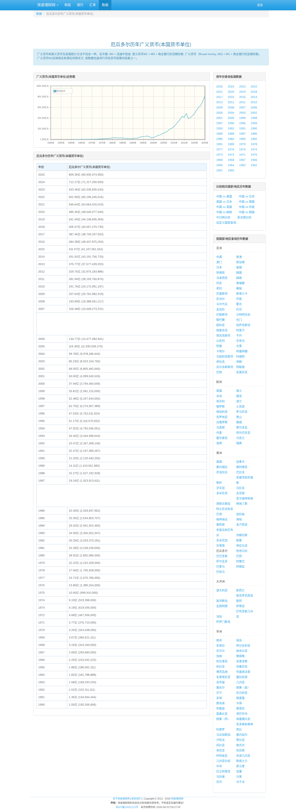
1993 (219, 128)
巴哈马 (220, 571)
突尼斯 (240, 750)
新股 (67, 5)
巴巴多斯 (222, 556)
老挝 (219, 288)
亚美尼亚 (241, 372)
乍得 (239, 703)
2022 (254, 86)
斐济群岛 (222, 600)
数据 (105, 5)
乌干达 (240, 781)
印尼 (219, 283)
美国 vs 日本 (224, 201)
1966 (254, 159)
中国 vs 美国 (224, 196)
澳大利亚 (222, 590)
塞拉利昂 (241, 677)
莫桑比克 (222, 713)
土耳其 (240, 406)
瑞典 (239, 443)
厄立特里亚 (223, 771)
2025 (219, 86)
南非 (219, 640)
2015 (242, 97)
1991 (242, 128)
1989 (219, 133)
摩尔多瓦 (241, 427)
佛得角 (240, 656)
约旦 (239, 309)
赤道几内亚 (243, 755)
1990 (254, 128)
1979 (242, 144)
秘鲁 (239, 540)
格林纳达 (222, 519)
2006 (254, 107)
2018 (254, 91)
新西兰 (240, 590)
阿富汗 (240, 330)
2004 (231, 112)
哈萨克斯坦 (243, 325)
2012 (231, 102)
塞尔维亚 (222, 437)
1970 (254, 154)
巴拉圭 (240, 472)
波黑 (219, 443)
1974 (254, 149)
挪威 (239, 422)
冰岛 (219, 396)
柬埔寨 (240, 283)
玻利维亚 (241, 467)
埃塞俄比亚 (243, 718)
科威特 (240, 356)
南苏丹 (240, 745)
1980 (231, 144)
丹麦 (219, 432)
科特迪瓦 (222, 755)
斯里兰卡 (241, 293)
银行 (80, 5)
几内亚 (240, 682)
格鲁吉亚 (222, 330)
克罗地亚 (222, 417)
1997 (219, 123)
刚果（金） (243, 687)
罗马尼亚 (241, 411)
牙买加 (220, 487)
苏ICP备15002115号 (127, 807)
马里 (239, 776)
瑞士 (239, 390)
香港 (239, 256)
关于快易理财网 (121, 798)
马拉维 (220, 776)
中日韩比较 (223, 217)
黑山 (239, 417)
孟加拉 (220, 309)
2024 (231, 86)
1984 (231, 139)
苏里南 (220, 545)
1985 (219, 139)
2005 (219, 112)
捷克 (239, 396)
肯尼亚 (220, 750)
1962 (254, 165)
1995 (242, 123)
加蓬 (239, 771)
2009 (219, 107)
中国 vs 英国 (224, 206)
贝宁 (219, 692)
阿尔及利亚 (243, 645)
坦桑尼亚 (241, 666)
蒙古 (239, 304)
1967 (242, 159)
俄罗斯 (220, 406)
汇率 (92, 5)
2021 (219, 91)
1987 (242, 133)
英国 (219, 390)
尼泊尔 (220, 298)
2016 (231, 97)
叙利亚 (220, 325)
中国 (219, 256)
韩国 (239, 272)
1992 (231, 128)
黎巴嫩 (220, 319)
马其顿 (220, 427)
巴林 (219, 372)
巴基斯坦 (222, 293)
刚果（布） (223, 718)
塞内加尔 (241, 734)
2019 (242, 91)
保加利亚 (222, 411)
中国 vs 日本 (247, 196)
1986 (254, 133)
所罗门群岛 (223, 621)
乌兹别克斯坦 (224, 356)
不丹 (239, 335)
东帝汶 (240, 340)
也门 (239, 319)
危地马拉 (241, 550)
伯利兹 (240, 514)
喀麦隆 (240, 698)
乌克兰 (240, 437)
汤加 (219, 616)
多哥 (219, 698)
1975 (242, 149)
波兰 (239, 401)
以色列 (220, 340)
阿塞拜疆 (241, 351)
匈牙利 (220, 401)
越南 (239, 277)
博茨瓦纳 (222, 671)
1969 (219, 159)
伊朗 (239, 361)
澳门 (219, 262)
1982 (254, 139)
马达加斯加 (223, 734)
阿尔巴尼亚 (243, 432)
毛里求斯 (241, 661)
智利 (219, 482)
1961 (219, 170)
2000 (231, 118)
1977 (219, 149)
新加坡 (240, 262)
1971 (242, 154)
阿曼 (219, 346)
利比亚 (220, 666)
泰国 (239, 267)
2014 (254, 97)
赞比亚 (240, 739)
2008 (231, 107)
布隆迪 (220, 708)
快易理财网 (46, 5)
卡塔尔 (220, 351)
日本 (219, 267)
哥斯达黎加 (223, 503)
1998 (254, 118)
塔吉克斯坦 (223, 335)
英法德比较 (244, 217)
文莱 (239, 346)
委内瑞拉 (222, 467)
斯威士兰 (241, 760)
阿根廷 (240, 566)
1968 (231, 159)
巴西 (239, 556)
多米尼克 (222, 493)
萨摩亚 (240, 606)
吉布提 (220, 682)
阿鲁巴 (240, 561)
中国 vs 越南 (224, 212)
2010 (254, 102)
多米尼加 (222, 540)
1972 (231, 154)
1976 (231, 149)
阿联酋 (240, 367)
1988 (231, 133)
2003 (242, 112)
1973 (219, 154)
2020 (231, 91)
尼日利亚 (241, 692)
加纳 (219, 656)
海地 (239, 519)
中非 (219, 766)
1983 (242, 139)
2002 (254, 112)
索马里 (240, 766)
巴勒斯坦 (222, 314)
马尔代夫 (222, 304)
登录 (260, 5)
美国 (219, 461)
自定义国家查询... (227, 222)
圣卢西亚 (241, 524)
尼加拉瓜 (222, 472)
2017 (219, 97)
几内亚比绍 (223, 760)
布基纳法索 (243, 671)
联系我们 (136, 798)
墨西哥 (220, 524)
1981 (219, 144)
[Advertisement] (151, 27)
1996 (231, 123)
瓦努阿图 (222, 606)
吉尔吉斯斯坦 (224, 367)
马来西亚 (222, 277)
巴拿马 (220, 566)
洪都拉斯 (241, 535)
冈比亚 (220, 745)
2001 (219, 118)
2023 (242, 86)
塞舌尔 (220, 687)
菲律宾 (220, 272)
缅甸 (239, 288)
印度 (239, 298)
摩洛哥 (220, 703)
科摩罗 (220, 729)
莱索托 (240, 708)
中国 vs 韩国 (247, 212)
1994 (254, 123)
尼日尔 (220, 650)
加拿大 (240, 461)
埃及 (239, 640)
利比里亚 (222, 661)
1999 (242, 118)
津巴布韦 (241, 713)
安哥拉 (220, 645)
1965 (219, 165)
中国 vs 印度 (247, 206)
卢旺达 (220, 739)
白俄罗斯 (222, 422)
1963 (242, 165)
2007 (242, 107)
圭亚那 (240, 493)
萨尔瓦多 (222, 561)
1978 (254, 144)
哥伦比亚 (241, 545)
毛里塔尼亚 (223, 677)
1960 (231, 170)
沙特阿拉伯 (243, 314)
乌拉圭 (240, 487)
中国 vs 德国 (247, 201)
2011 (242, 102)
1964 (231, 165)
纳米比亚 (241, 650)
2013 (219, 102)
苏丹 (219, 781)
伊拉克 (220, 361)
